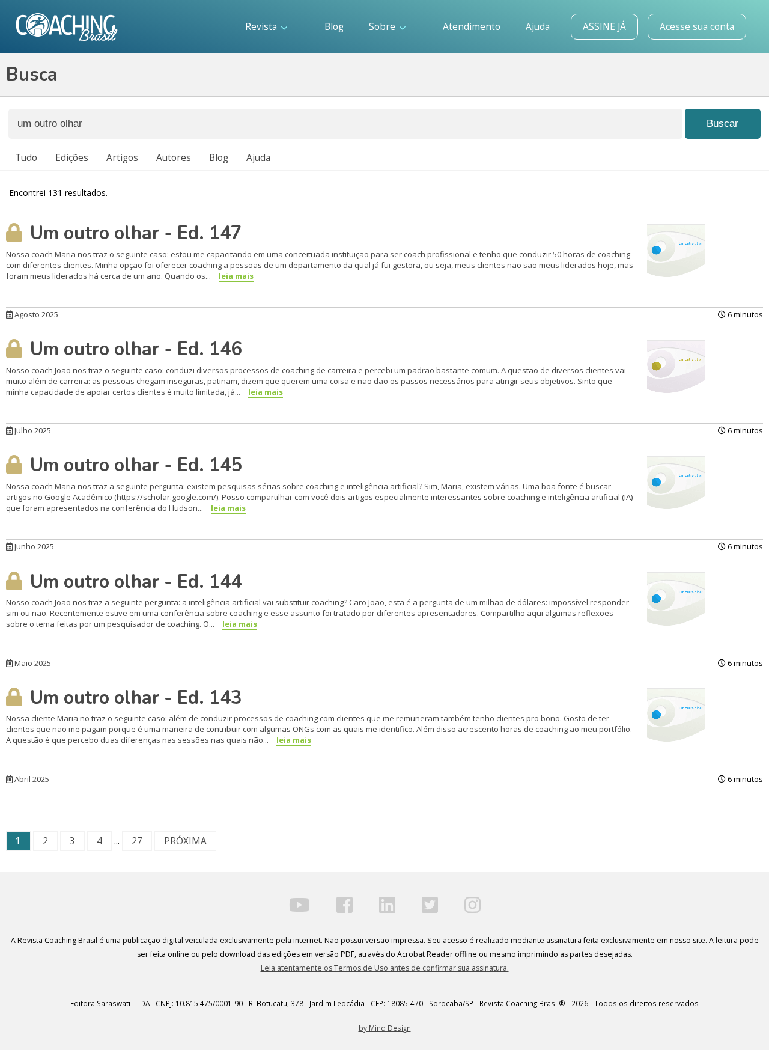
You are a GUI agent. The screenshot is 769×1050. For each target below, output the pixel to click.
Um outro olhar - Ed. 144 (133, 581)
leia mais (236, 275)
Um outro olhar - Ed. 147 (133, 233)
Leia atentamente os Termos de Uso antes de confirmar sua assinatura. (385, 968)
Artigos (122, 157)
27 (137, 841)
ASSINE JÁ (604, 26)
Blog (334, 26)
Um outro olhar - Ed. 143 (133, 697)
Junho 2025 (33, 546)
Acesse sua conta (697, 26)
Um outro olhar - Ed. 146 (133, 349)
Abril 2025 (31, 779)
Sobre (383, 26)
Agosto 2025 (35, 314)
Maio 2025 (32, 663)
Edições (71, 157)
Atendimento (471, 26)
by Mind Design (385, 1028)
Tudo (26, 157)
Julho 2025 (32, 430)
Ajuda (538, 26)
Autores (173, 157)
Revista (262, 26)
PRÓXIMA (185, 841)
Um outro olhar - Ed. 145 (133, 465)
